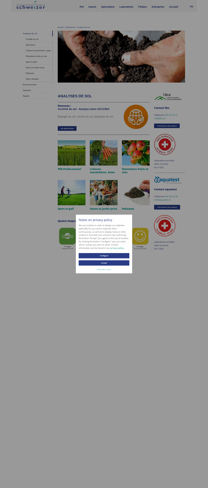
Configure (104, 255)
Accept (104, 263)
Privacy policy (101, 269)
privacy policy (117, 248)
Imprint (108, 269)
